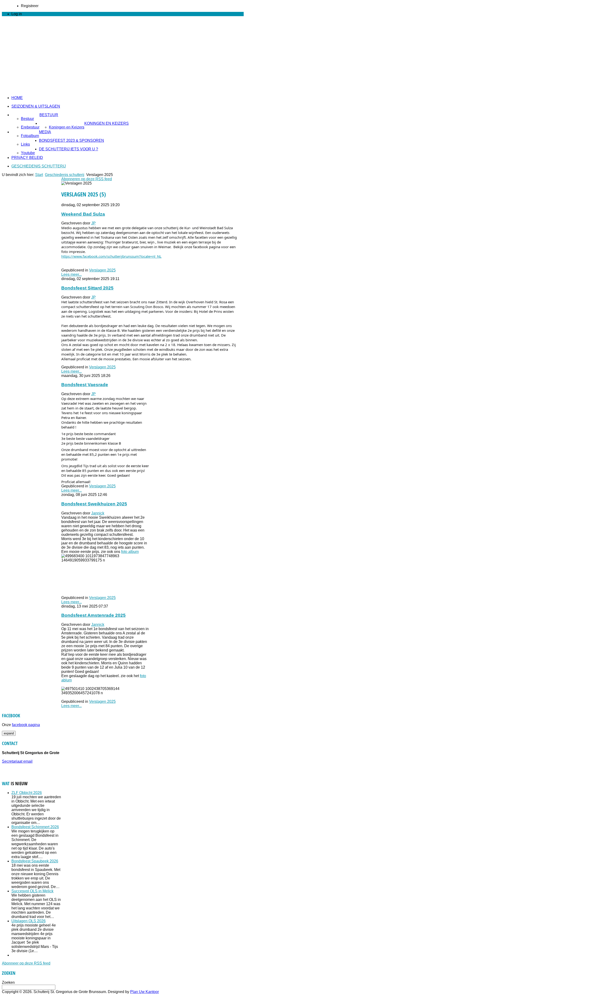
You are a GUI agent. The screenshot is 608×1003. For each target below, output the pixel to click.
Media (45, 132)
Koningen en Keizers (106, 123)
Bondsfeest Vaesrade (84, 384)
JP (93, 223)
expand (9, 733)
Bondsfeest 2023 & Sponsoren (71, 140)
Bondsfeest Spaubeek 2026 (34, 861)
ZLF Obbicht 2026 (26, 793)
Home (17, 98)
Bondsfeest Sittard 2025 (87, 287)
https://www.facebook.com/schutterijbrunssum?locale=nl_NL (111, 256)
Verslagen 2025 (102, 270)
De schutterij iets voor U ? (68, 149)
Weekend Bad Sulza (83, 214)
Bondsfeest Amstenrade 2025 (93, 615)
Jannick (97, 513)
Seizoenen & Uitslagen (35, 106)
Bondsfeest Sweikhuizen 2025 (94, 503)
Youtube (28, 153)
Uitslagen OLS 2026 (28, 921)
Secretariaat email (17, 761)
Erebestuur (30, 127)
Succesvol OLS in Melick (32, 891)
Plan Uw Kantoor (144, 992)
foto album (130, 552)
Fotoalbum (30, 136)
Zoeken (8, 982)
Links (25, 144)
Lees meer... (71, 274)
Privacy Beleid (27, 158)
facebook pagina (26, 725)
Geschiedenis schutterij (38, 166)
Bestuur (48, 115)
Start (39, 175)
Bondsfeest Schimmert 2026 (35, 827)
